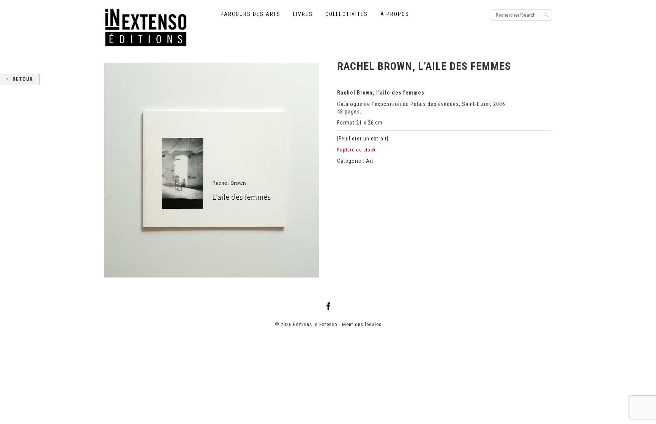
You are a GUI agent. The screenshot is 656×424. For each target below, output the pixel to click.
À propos (394, 14)
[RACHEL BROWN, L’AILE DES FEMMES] (211, 170)
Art (370, 161)
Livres (303, 14)
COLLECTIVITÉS (346, 14)
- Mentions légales (360, 324)
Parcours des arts (251, 14)
